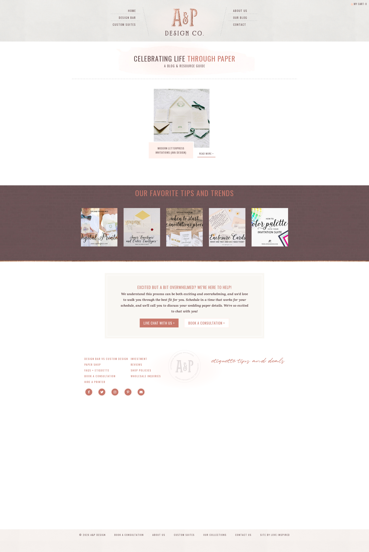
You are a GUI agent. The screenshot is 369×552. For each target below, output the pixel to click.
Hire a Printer (94, 382)
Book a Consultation (100, 376)
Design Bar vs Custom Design (106, 359)
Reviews (136, 364)
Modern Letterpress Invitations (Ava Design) (170, 150)
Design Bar (127, 17)
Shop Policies (141, 370)
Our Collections (215, 534)
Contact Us (243, 534)
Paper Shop (92, 364)
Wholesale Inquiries (146, 376)
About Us (240, 10)
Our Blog (240, 17)
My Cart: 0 (360, 4)
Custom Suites (124, 24)
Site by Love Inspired (275, 534)
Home (132, 10)
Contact (239, 24)
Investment (139, 359)
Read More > (206, 153)
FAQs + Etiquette (96, 370)
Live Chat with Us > (159, 323)
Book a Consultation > (206, 323)
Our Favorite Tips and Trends (184, 192)
